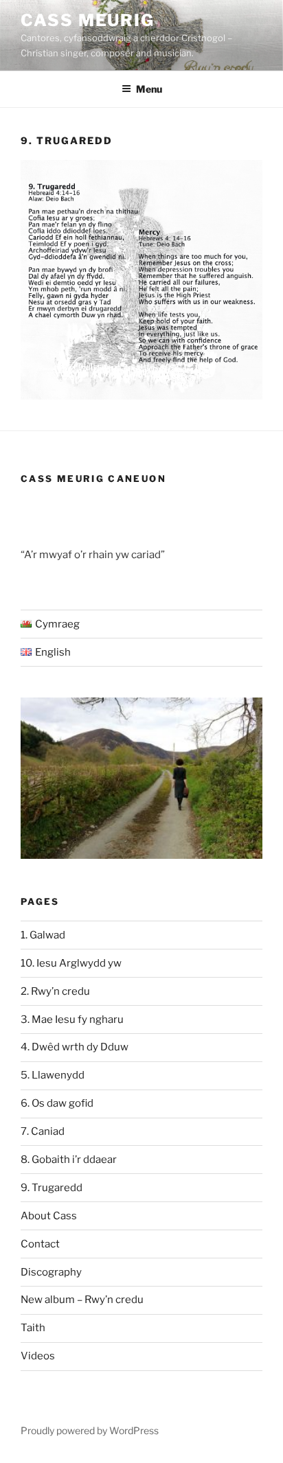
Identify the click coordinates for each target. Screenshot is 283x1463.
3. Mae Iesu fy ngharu (72, 1019)
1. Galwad (43, 935)
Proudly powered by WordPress (90, 1430)
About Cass (49, 1216)
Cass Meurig (88, 20)
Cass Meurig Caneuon (93, 478)
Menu (149, 89)
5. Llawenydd (52, 1075)
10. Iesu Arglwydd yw (71, 963)
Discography (51, 1272)
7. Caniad (43, 1131)
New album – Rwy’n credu (82, 1299)
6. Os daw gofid (57, 1103)
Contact (40, 1244)
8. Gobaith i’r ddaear (69, 1159)
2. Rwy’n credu (55, 991)
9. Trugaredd (51, 1188)
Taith (33, 1328)
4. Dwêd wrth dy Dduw (74, 1047)
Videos (38, 1356)
